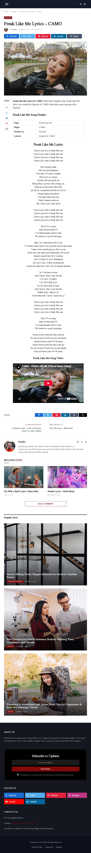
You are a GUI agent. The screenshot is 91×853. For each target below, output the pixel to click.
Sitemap (59, 847)
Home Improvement (15, 581)
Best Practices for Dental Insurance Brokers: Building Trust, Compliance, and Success (40, 641)
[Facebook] (6, 107)
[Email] (6, 128)
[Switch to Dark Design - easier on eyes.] (80, 4)
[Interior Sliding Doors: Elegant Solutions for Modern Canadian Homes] (45, 554)
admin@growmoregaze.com (23, 823)
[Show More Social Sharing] (84, 36)
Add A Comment (45, 503)
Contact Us (49, 847)
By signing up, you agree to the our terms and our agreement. (46, 775)
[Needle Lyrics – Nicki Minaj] (67, 477)
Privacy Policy (60, 775)
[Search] (84, 4)
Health (10, 646)
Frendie (14, 29)
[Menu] (6, 4)
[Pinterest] (6, 123)
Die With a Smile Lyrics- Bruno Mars (21, 491)
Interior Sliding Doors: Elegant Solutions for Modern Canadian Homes (42, 576)
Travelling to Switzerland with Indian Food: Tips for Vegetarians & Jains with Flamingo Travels (44, 706)
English (8, 18)
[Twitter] (6, 113)
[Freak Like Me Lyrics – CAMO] (45, 68)
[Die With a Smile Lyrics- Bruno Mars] (23, 477)
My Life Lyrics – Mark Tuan (61, 428)
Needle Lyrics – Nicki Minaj (61, 491)
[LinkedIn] (6, 118)
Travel (10, 712)
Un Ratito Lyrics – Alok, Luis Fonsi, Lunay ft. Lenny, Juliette (26, 429)
